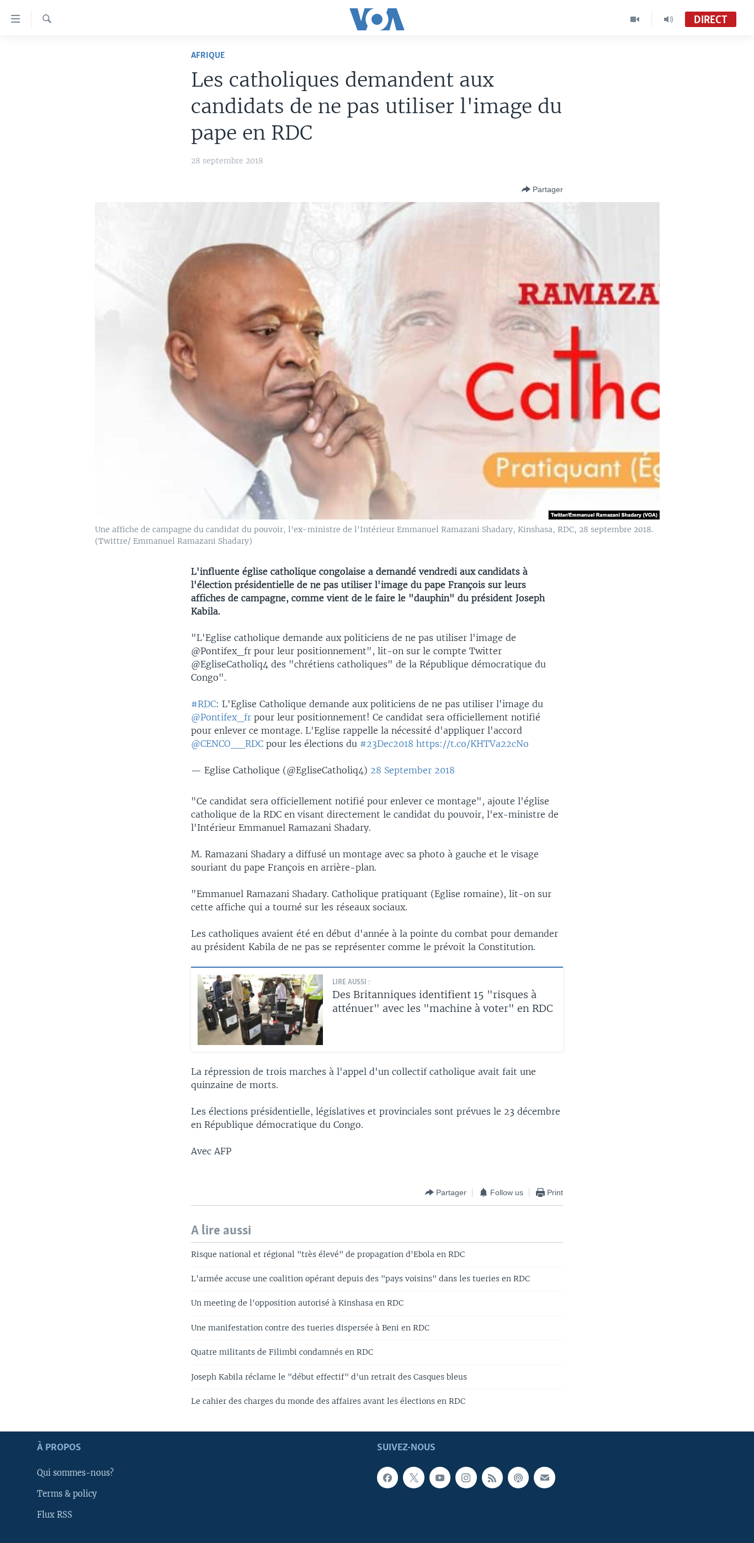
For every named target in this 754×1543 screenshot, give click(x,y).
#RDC (203, 703)
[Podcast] (518, 1477)
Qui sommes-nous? (75, 1473)
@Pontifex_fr (221, 717)
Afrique (208, 55)
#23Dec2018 (386, 743)
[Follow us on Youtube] (439, 1477)
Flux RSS (54, 1515)
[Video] (635, 19)
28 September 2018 (412, 770)
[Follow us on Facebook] (387, 1477)
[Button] (542, 189)
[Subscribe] (544, 1477)
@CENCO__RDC (227, 743)
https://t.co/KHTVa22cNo (472, 743)
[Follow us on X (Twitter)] (413, 1477)
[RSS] (492, 1477)
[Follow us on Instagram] (465, 1477)
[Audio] (668, 19)
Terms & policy (67, 1494)
